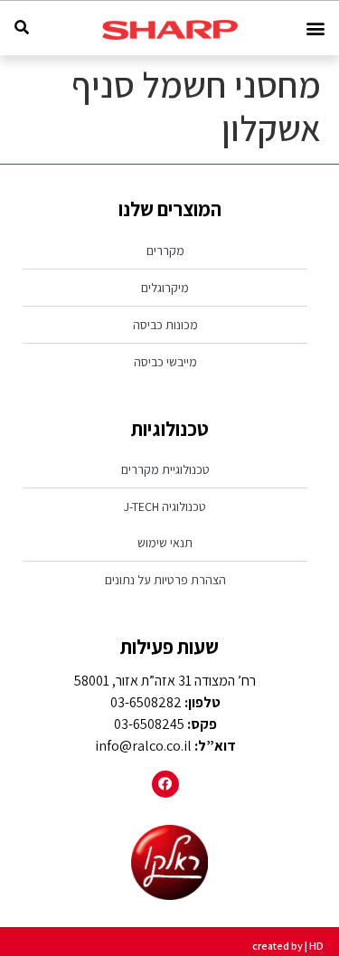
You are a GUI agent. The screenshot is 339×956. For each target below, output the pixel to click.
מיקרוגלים (165, 287)
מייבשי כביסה (165, 362)
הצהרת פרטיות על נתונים (165, 580)
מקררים (165, 250)
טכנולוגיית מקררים (165, 469)
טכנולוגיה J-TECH (165, 506)
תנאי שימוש (165, 543)
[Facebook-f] (165, 784)
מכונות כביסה (165, 325)
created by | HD (288, 945)
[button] (315, 28)
